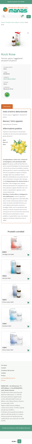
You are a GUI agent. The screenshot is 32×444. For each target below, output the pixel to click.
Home (3, 22)
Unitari (22, 22)
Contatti (3, 368)
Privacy (3, 375)
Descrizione (6, 106)
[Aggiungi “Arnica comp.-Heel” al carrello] (28, 350)
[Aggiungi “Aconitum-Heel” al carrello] (28, 327)
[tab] (7, 106)
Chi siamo (4, 365)
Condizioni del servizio (7, 370)
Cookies (3, 373)
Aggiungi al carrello (19, 441)
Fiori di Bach (15, 22)
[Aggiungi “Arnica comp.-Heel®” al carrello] (28, 303)
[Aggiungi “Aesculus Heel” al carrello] (28, 279)
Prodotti (8, 22)
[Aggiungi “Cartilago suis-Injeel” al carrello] (28, 255)
